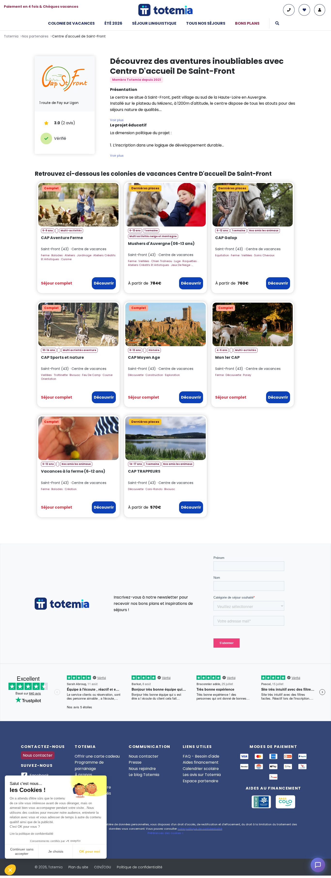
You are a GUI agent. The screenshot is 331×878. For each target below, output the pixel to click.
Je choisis (55, 851)
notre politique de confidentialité (200, 829)
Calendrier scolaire (201, 768)
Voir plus (117, 120)
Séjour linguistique (154, 23)
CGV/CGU (102, 867)
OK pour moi (89, 851)
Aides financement (201, 762)
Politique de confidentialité (139, 867)
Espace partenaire (200, 781)
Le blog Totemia (144, 774)
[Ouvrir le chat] (318, 865)
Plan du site (78, 867)
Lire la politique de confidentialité (31, 833)
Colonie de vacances (71, 23)
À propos (83, 774)
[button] (10, 870)
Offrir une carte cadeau (97, 756)
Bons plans (247, 23)
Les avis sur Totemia (202, 774)
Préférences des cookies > (165, 833)
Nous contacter (38, 755)
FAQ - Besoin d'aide (201, 756)
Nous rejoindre (142, 768)
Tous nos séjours (205, 23)
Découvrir (104, 283)
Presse (135, 762)
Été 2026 (113, 23)
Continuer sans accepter (21, 851)
